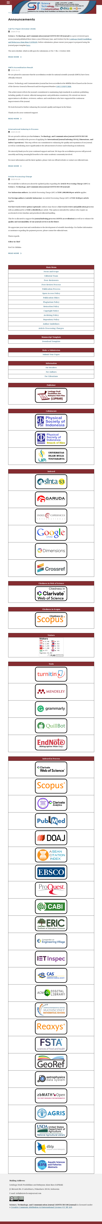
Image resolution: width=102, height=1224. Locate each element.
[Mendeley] (51, 699)
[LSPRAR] (51, 403)
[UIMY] (51, 463)
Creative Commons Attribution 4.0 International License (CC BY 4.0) (41, 1207)
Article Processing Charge (20, 177)
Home (10, 13)
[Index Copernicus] (51, 524)
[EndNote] (51, 750)
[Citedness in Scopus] (51, 627)
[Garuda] (51, 506)
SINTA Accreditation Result (20, 67)
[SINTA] (51, 489)
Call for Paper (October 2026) (22, 29)
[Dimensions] (51, 558)
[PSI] (51, 429)
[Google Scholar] (51, 541)
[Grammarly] (51, 716)
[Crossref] (51, 575)
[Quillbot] (51, 733)
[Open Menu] (8, 2)
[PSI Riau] (51, 446)
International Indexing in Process (23, 129)
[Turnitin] (51, 682)
